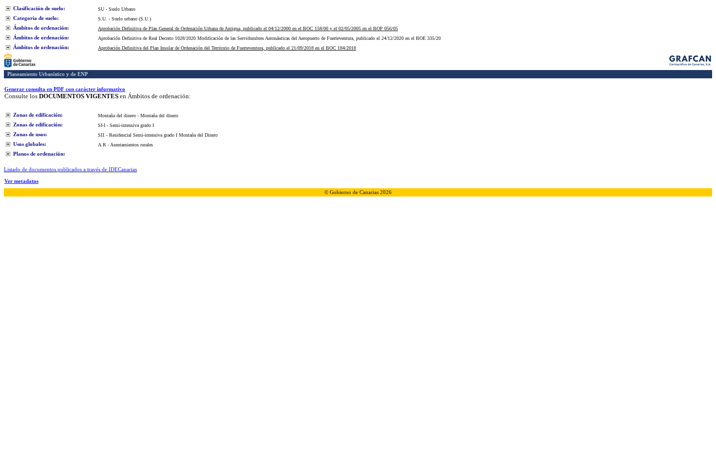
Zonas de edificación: (38, 115)
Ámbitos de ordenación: (41, 28)
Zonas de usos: (30, 134)
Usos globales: (29, 144)
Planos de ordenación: (39, 154)
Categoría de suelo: (36, 18)
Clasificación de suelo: (39, 8)
